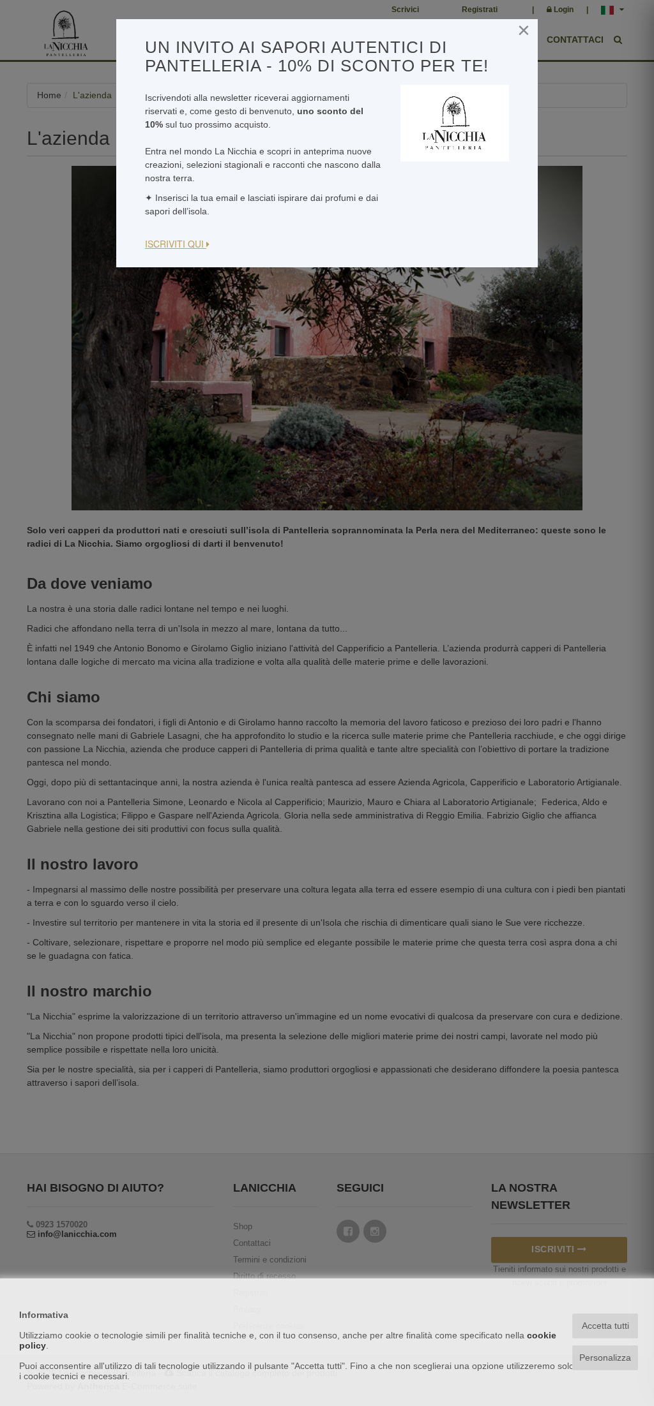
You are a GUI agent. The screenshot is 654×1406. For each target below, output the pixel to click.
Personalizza (605, 1357)
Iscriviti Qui (175, 243)
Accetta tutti (605, 1326)
